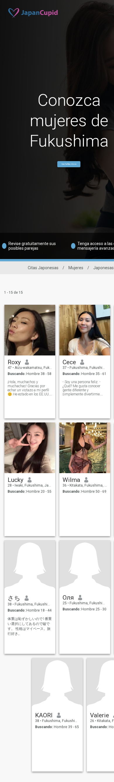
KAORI (44, 715)
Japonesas (103, 267)
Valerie (99, 715)
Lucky (15, 479)
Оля (68, 597)
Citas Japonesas (43, 267)
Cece (69, 362)
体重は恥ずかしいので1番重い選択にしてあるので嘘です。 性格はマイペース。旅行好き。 (30, 626)
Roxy (14, 362)
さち (14, 598)
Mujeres (75, 267)
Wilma (71, 479)
